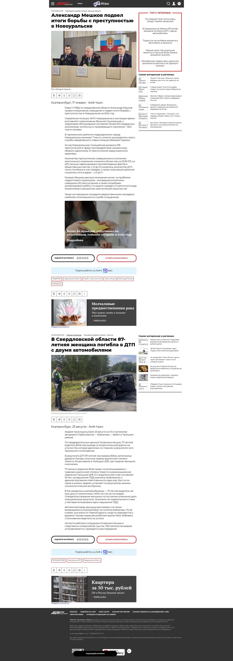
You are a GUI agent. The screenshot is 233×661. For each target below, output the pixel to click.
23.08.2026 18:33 (57, 335)
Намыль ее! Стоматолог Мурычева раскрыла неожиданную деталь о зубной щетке (164, 342)
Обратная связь (76, 614)
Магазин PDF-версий (121, 612)
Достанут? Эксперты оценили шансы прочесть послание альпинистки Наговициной (165, 125)
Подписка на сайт (88, 612)
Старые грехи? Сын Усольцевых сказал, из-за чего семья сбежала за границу (165, 89)
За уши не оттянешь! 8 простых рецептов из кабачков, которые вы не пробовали (166, 368)
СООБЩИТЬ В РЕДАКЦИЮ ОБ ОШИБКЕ (101, 614)
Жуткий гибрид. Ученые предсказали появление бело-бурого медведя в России (166, 98)
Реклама (73, 612)
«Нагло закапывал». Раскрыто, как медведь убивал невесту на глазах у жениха (165, 116)
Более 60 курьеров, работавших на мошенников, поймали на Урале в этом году (99, 233)
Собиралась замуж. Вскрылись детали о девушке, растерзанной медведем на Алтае (164, 107)
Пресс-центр (104, 612)
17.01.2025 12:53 (57, 11)
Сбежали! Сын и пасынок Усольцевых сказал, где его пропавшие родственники (166, 386)
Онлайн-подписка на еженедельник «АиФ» (151, 612)
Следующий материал (95, 654)
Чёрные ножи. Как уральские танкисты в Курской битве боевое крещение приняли (160, 52)
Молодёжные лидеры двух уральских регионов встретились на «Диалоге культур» (160, 63)
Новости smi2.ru (60, 327)
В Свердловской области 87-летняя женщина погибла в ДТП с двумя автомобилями (160, 31)
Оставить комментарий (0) (116, 258)
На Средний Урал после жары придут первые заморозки (160, 20)
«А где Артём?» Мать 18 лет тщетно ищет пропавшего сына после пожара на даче (164, 359)
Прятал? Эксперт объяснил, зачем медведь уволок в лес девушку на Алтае (164, 80)
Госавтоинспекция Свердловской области (69, 413)
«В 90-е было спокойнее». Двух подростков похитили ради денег (164, 349)
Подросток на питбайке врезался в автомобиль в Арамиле (160, 42)
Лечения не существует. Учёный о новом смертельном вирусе (164, 376)
